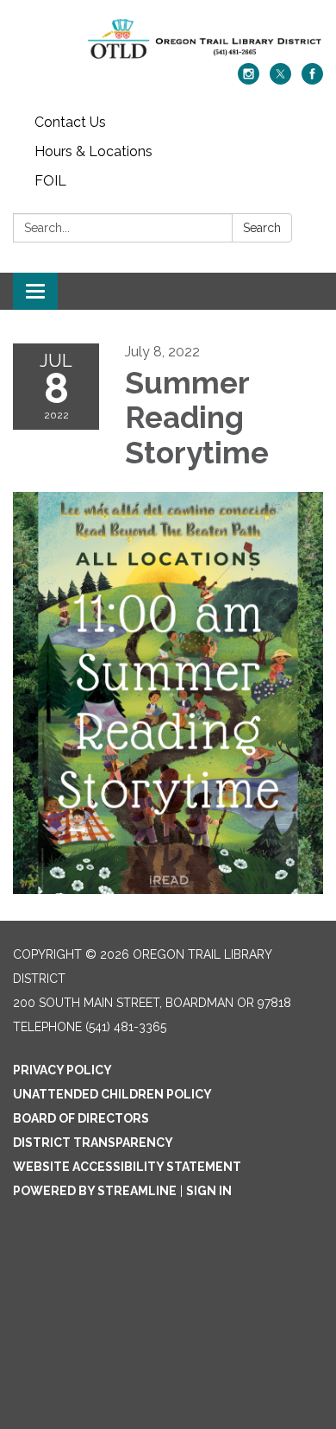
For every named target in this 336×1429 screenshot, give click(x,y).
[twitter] (280, 80)
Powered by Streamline (95, 1191)
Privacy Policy (62, 1070)
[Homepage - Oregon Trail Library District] (168, 40)
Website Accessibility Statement (127, 1167)
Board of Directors (81, 1118)
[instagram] (248, 80)
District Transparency (93, 1142)
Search (262, 228)
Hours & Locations (93, 151)
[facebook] (312, 80)
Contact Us (70, 122)
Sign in (209, 1191)
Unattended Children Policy (112, 1094)
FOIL (50, 181)
